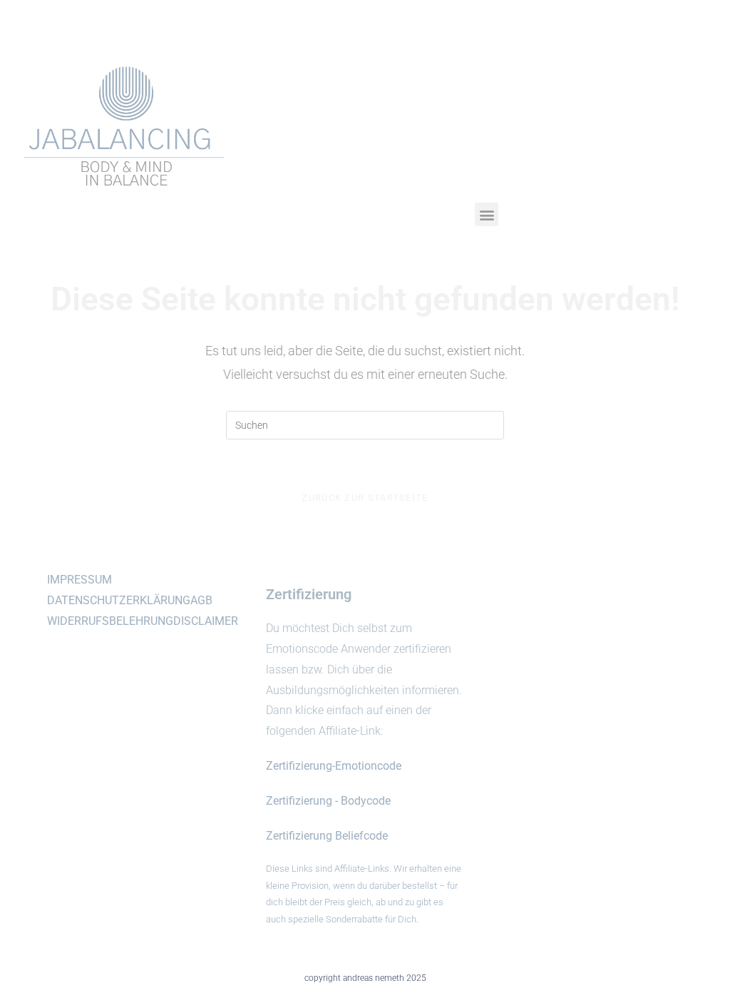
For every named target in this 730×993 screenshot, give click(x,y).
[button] (486, 214)
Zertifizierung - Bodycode (328, 801)
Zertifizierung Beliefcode (327, 835)
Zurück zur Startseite (365, 497)
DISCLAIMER (205, 621)
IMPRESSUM (79, 579)
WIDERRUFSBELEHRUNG (110, 621)
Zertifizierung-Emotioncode (333, 766)
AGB (201, 600)
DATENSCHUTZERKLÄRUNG (118, 600)
